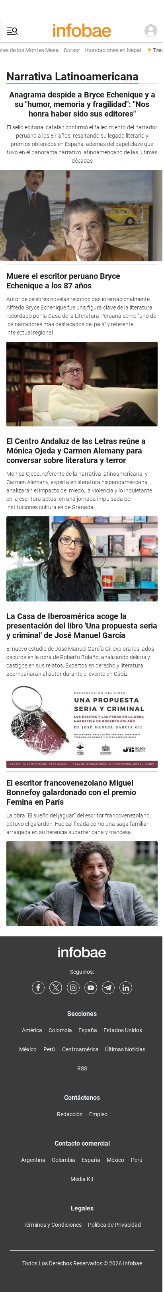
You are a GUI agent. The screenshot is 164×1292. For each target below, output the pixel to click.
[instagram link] (73, 987)
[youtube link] (90, 987)
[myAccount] (150, 31)
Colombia (60, 1030)
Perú (49, 1049)
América (32, 1030)
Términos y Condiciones (52, 1225)
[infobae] (82, 31)
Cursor (69, 50)
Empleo (98, 1114)
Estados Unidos (122, 1030)
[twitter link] (55, 987)
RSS (82, 1068)
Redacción (70, 1114)
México (28, 1049)
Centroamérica (80, 1049)
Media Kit (82, 1179)
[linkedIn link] (125, 987)
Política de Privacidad (114, 1225)
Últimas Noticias (125, 1049)
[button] (12, 31)
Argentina (33, 1160)
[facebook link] (38, 987)
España (87, 1030)
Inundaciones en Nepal (110, 50)
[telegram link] (108, 987)
